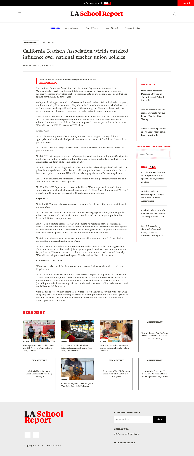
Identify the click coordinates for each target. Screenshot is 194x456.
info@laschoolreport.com (126, 434)
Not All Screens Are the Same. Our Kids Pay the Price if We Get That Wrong (153, 114)
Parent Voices (92, 28)
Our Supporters (124, 442)
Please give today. (48, 82)
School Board (112, 28)
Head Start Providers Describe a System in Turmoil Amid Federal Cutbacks (152, 95)
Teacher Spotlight (133, 28)
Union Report (48, 42)
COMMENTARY (31, 42)
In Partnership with (93, 2)
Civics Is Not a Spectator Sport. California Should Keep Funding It (153, 131)
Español (186, 2)
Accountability (71, 28)
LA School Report (97, 12)
